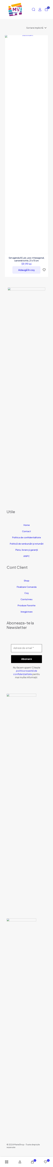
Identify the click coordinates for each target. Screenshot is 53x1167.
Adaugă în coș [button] (26, 269)
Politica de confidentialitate (26, 537)
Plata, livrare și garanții (26, 549)
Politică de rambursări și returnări (26, 543)
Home (26, 525)
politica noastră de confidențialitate (25, 672)
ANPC (26, 556)
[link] (21, 803)
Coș (26, 593)
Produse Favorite (26, 605)
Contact (26, 531)
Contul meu (26, 599)
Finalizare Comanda (27, 586)
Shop (26, 580)
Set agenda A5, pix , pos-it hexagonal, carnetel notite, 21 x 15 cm (26, 259)
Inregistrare (27, 611)
